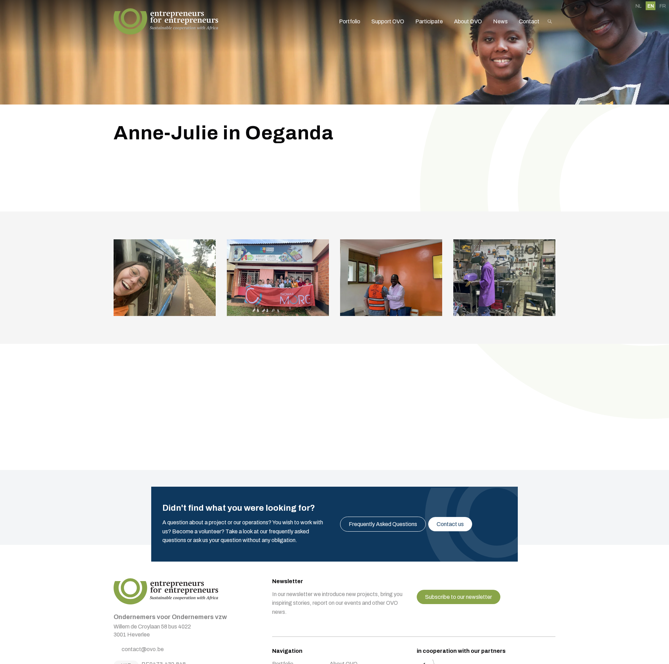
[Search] (550, 21)
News (500, 21)
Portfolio (349, 21)
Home (166, 21)
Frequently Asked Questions (383, 524)
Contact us (450, 524)
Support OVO (387, 21)
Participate (429, 21)
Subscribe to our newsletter (458, 597)
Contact (529, 21)
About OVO (468, 21)
